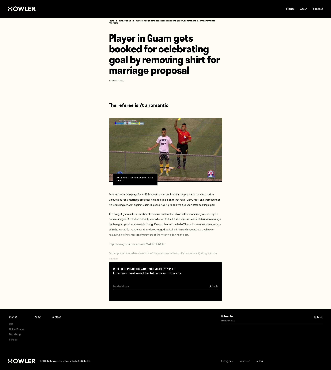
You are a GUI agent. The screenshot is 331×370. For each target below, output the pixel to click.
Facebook (244, 361)
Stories (290, 9)
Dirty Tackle (125, 21)
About (303, 9)
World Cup (15, 334)
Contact (318, 9)
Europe (13, 339)
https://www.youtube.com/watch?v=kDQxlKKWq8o (137, 244)
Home (111, 21)
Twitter (259, 361)
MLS (11, 324)
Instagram (227, 361)
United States (16, 329)
